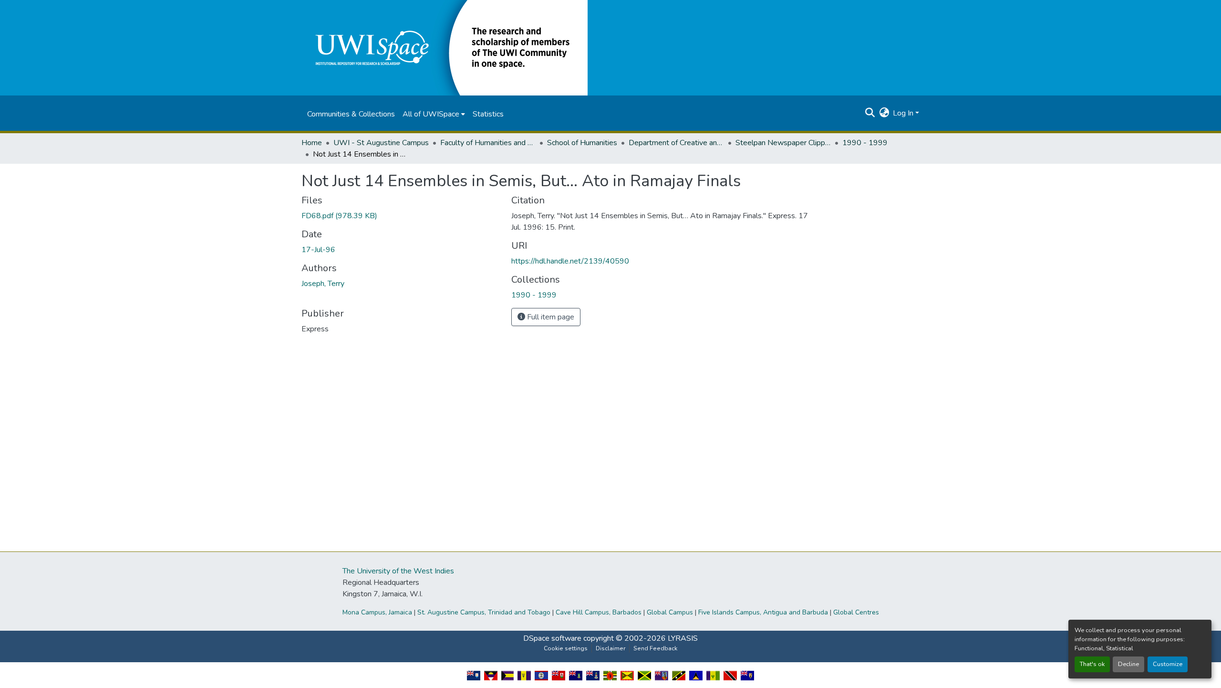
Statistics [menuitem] (488, 114)
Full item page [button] (549, 317)
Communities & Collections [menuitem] (351, 114)
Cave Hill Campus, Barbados (599, 612)
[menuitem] (434, 114)
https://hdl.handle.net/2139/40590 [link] (570, 261)
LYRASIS (683, 638)
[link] (400, 216)
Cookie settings (566, 648)
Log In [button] (904, 113)
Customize (1167, 664)
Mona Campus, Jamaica (377, 612)
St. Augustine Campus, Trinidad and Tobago (483, 612)
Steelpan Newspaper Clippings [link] (783, 143)
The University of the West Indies (398, 571)
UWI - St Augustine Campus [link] (381, 143)
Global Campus (670, 612)
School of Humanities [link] (582, 143)
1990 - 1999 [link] (865, 143)
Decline (1128, 664)
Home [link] (311, 143)
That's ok (1092, 664)
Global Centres (856, 612)
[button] (444, 47)
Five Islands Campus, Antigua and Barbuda (763, 612)
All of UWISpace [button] (431, 114)
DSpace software (552, 638)
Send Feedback (655, 648)
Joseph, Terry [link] (322, 283)
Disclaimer (610, 648)
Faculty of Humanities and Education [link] (488, 143)
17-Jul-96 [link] (318, 249)
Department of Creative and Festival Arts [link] (676, 143)
